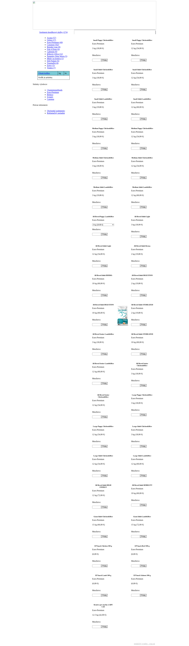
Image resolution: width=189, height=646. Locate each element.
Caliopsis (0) (52, 52)
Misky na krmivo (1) (55, 58)
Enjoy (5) (51, 65)
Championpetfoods (54, 90)
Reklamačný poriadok (56, 113)
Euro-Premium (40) (55, 42)
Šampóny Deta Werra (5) (57, 56)
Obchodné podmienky (56, 111)
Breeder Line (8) (53, 47)
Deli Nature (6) (53, 61)
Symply (50, 97)
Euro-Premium (53, 92)
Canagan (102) (53, 45)
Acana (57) (51, 38)
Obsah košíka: (44, 73)
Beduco (50, 95)
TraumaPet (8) (52, 63)
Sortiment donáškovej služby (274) (53, 32)
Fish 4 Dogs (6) (53, 49)
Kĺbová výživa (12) (55, 54)
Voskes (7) (51, 68)
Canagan (50, 99)
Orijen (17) (51, 40)
